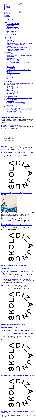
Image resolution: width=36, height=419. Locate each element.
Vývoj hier (10, 101)
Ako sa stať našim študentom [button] (12, 107)
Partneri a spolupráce (12, 27)
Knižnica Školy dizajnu (13, 46)
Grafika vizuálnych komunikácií (16, 104)
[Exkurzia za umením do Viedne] (1, 325)
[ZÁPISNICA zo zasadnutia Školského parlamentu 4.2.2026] (18, 409)
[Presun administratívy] (1, 267)
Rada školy (10, 77)
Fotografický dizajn (12, 92)
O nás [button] (5, 22)
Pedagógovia (10, 25)
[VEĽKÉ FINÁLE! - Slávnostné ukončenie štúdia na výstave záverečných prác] (1, 332)
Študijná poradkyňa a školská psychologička (19, 62)
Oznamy (9, 71)
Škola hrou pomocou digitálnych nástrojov (18, 47)
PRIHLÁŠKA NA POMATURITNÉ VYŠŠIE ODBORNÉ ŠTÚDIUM (19, 110)
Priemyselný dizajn (12, 87)
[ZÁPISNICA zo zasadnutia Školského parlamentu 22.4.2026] (18, 373)
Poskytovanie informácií (13, 73)
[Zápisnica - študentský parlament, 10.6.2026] (18, 264)
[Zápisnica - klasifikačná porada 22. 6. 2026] (18, 322)
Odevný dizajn (11, 93)
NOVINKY (7, 36)
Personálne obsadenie (13, 28)
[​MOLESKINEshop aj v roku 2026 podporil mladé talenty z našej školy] (1, 270)
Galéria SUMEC (8, 37)
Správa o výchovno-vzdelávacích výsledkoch (19, 70)
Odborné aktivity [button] (8, 38)
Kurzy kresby (11, 40)
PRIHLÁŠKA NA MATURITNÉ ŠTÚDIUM (19, 108)
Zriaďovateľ (10, 33)
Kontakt (6, 79)
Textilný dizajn (11, 105)
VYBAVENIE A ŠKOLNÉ (14, 112)
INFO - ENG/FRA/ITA (10, 19)
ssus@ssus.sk (25, 415)
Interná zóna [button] (7, 52)
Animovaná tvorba (12, 96)
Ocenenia (9, 30)
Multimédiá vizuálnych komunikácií (17, 102)
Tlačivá (9, 74)
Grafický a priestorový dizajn (15, 89)
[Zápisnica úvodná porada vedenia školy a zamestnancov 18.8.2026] (18, 191)
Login (9, 65)
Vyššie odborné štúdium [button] (10, 99)
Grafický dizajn (11, 90)
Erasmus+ (6, 21)
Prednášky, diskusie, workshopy (15, 44)
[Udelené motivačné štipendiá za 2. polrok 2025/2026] (1, 277)
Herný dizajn (10, 86)
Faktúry (9, 76)
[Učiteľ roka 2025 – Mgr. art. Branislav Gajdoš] (1, 283)
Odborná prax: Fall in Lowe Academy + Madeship (20, 43)
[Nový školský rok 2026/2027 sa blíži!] (1, 123)
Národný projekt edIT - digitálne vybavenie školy (20, 49)
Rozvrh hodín (11, 67)
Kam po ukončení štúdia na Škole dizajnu (18, 61)
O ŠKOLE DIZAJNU (13, 24)
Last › (6, 412)
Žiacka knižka (11, 68)
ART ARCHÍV (11, 58)
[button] (18, 82)
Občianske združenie (12, 31)
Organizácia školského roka (14, 59)
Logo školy (10, 53)
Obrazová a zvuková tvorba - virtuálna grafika (19, 98)
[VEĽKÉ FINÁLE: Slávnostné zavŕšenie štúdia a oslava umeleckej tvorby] (1, 223)
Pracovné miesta (11, 34)
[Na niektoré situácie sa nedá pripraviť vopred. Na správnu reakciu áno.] (1, 151)
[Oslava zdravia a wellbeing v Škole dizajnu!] (1, 217)
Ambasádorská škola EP (13, 50)
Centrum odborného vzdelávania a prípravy (18, 41)
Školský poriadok (12, 64)
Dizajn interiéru (11, 95)
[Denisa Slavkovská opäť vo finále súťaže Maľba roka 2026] (9, 211)
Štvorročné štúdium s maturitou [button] (12, 84)
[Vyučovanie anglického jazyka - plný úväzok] (1, 116)
